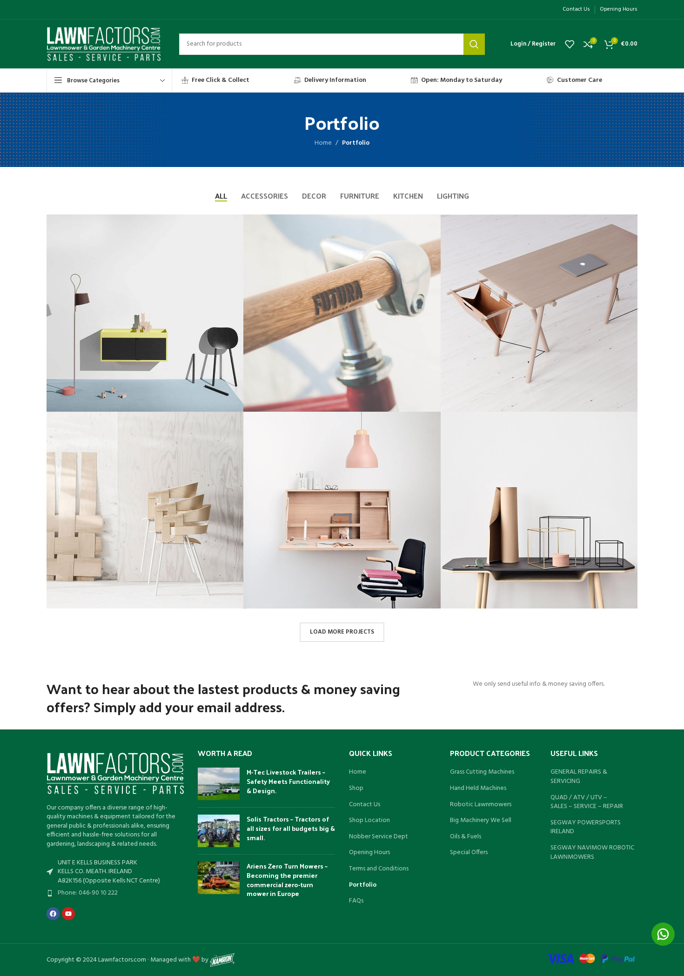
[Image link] (115, 773)
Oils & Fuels (465, 837)
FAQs (356, 901)
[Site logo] (104, 44)
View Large (231, 224)
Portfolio (362, 885)
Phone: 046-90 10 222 (88, 893)
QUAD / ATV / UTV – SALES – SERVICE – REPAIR (586, 802)
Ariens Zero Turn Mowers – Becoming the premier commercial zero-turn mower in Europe (287, 879)
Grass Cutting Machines (482, 772)
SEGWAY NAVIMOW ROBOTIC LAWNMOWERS (592, 852)
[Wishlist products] (569, 44)
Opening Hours (369, 852)
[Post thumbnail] (219, 784)
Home (323, 143)
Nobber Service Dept (378, 837)
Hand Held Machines (478, 788)
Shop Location (369, 820)
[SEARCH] (474, 44)
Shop (356, 788)
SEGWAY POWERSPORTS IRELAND (585, 827)
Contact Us (364, 804)
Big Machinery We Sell (480, 820)
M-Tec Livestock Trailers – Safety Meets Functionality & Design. (288, 781)
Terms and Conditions (379, 869)
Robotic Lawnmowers (480, 804)
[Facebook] (53, 913)
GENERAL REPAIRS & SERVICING (578, 777)
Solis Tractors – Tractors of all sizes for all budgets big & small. (291, 828)
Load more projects (342, 632)
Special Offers (469, 852)
